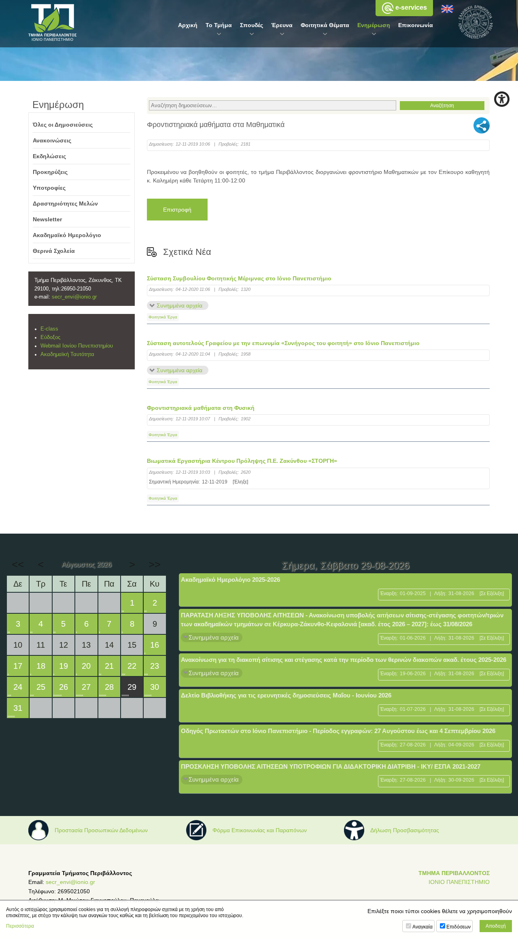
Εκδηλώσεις (49, 156)
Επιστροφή (177, 209)
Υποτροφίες (49, 187)
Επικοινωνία (415, 25)
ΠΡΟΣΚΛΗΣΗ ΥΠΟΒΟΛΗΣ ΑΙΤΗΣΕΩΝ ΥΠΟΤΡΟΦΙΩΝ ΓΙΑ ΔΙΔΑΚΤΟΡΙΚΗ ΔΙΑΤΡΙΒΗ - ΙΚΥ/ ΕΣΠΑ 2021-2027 (330, 766)
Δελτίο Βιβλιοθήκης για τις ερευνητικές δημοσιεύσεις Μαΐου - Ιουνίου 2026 (286, 695)
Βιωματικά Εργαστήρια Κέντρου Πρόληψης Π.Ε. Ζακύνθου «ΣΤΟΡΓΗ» (242, 461)
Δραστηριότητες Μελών (65, 203)
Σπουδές (251, 25)
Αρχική (187, 25)
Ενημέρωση (373, 25)
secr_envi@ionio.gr (74, 297)
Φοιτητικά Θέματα (325, 25)
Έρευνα (282, 25)
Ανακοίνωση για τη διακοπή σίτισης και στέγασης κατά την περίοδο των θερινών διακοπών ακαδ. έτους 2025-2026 (343, 659)
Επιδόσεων (458, 927)
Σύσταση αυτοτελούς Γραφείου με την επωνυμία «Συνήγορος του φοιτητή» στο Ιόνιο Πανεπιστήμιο (283, 343)
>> (155, 564)
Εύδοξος (50, 337)
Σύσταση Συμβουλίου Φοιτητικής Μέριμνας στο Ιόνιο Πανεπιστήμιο (239, 278)
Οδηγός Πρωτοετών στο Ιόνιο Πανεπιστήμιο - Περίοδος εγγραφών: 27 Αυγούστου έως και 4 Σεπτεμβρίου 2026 (338, 730)
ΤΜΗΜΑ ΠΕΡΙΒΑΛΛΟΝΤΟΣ (454, 873)
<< (18, 564)
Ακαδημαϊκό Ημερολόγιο (67, 235)
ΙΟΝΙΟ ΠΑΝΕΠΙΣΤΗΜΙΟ (459, 882)
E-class (49, 329)
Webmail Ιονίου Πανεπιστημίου (76, 346)
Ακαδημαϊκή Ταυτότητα (67, 354)
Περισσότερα (20, 926)
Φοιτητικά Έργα (163, 317)
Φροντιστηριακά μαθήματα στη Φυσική (201, 408)
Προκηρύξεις (50, 172)
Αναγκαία (422, 927)
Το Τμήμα (219, 25)
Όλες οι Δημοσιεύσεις (63, 124)
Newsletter (47, 219)
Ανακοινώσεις (52, 140)
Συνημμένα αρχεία (179, 305)
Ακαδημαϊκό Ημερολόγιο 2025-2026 (230, 579)
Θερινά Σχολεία (54, 251)
